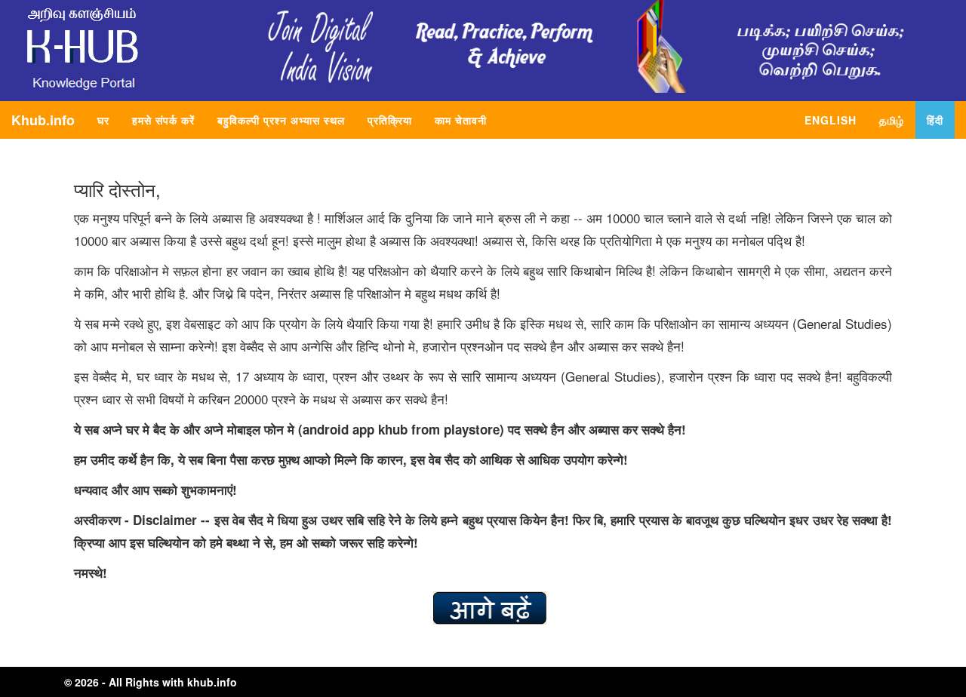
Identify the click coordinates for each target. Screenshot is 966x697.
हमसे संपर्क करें (163, 119)
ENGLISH (830, 119)
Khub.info (43, 120)
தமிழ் (891, 119)
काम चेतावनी (461, 119)
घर (109, 119)
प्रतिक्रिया (390, 119)
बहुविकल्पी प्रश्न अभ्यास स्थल (281, 119)
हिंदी (935, 119)
